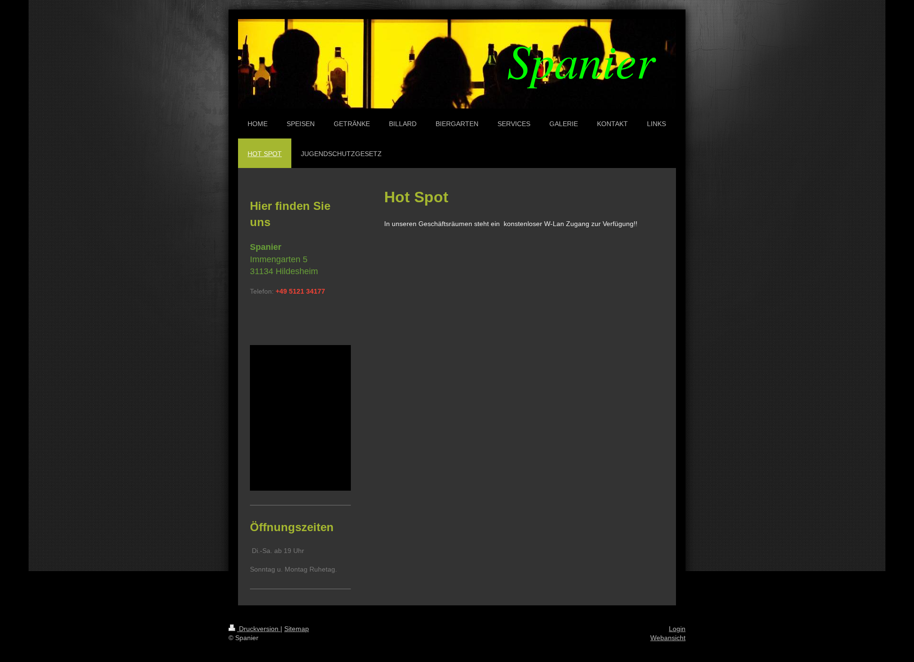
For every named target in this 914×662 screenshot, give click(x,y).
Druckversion (258, 628)
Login (677, 628)
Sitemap (296, 628)
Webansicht (668, 638)
